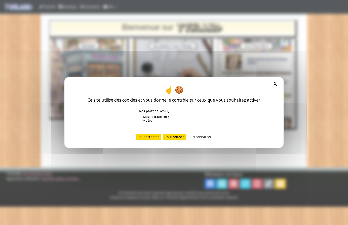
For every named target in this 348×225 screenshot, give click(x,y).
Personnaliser (200, 137)
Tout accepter (148, 137)
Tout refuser (174, 137)
